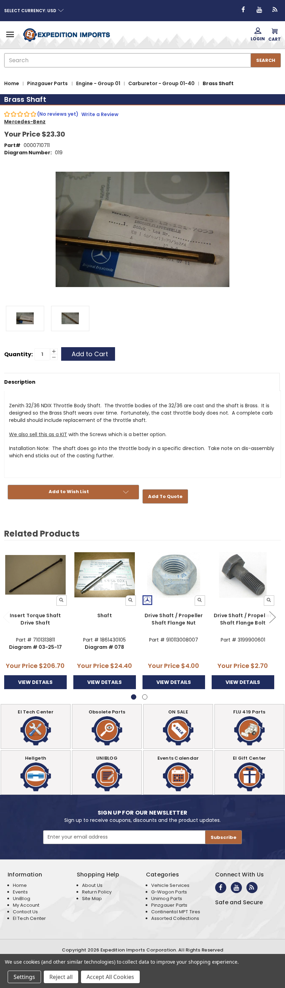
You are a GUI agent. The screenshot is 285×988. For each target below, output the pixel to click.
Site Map (92, 898)
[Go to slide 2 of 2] (272, 617)
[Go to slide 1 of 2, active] (133, 697)
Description (19, 381)
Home (20, 885)
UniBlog (21, 898)
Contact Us (25, 911)
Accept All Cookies (110, 977)
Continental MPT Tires (176, 911)
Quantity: (18, 354)
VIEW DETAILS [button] (35, 682)
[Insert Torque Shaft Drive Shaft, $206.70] (35, 575)
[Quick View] (61, 600)
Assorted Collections (175, 918)
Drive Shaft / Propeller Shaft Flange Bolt (243, 619)
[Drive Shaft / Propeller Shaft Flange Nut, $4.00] (174, 575)
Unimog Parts (166, 898)
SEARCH (265, 60)
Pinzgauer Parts (169, 905)
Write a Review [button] (100, 114)
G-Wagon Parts (169, 892)
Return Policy (97, 892)
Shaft (104, 615)
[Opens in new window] (243, 9)
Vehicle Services (170, 885)
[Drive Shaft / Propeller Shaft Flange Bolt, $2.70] (243, 575)
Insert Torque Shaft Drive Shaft (35, 619)
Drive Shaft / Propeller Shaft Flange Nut (174, 619)
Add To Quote (165, 496)
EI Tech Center (29, 918)
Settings (24, 977)
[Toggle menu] (9, 34)
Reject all (61, 977)
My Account (26, 905)
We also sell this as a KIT (38, 434)
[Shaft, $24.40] (104, 575)
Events (20, 892)
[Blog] (275, 9)
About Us (92, 885)
